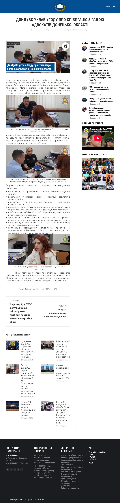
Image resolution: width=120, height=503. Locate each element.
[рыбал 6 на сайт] (94, 162)
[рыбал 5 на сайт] (102, 162)
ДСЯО (91, 454)
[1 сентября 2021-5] (86, 186)
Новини (10, 47)
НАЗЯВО (92, 457)
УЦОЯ (91, 463)
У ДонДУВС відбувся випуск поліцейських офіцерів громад (28, 408)
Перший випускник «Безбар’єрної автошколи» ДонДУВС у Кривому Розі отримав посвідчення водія (63, 412)
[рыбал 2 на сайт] (94, 170)
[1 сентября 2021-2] (110, 186)
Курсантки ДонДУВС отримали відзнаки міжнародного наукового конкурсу (28, 349)
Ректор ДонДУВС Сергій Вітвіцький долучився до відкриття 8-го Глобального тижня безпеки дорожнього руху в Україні (28, 379)
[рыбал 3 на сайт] (86, 170)
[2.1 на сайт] (102, 170)
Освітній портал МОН (97, 452)
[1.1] (102, 178)
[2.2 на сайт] (110, 170)
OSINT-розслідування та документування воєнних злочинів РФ (64, 371)
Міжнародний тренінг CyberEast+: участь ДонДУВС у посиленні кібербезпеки (63, 349)
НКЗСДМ (92, 459)
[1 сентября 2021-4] (94, 186)
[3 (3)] (86, 178)
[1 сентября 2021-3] (102, 186)
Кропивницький (13, 44)
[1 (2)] (94, 178)
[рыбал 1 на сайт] (110, 162)
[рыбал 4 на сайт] (86, 162)
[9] (110, 178)
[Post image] (12, 345)
